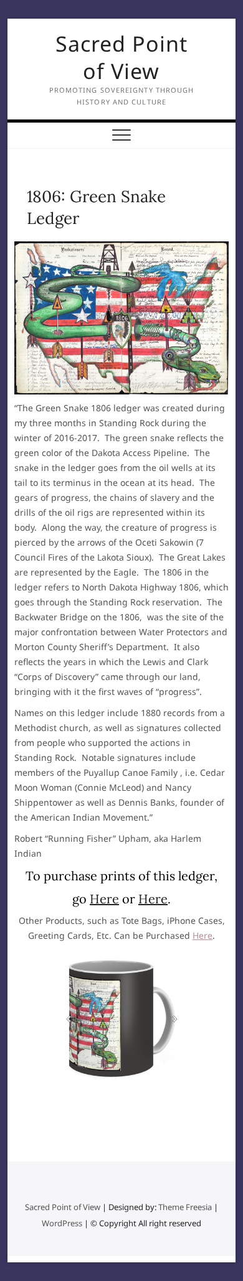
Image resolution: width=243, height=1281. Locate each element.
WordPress (62, 1223)
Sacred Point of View (121, 57)
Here (104, 898)
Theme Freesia (185, 1207)
